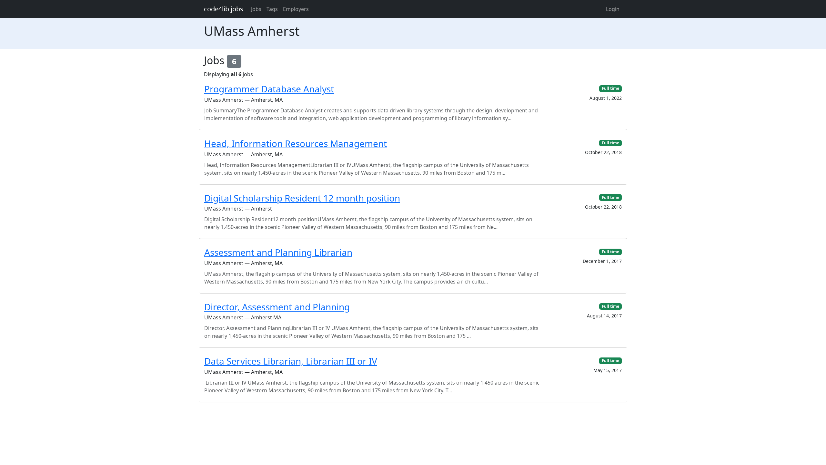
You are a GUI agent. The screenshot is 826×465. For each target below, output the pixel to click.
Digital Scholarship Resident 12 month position (302, 198)
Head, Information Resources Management (295, 143)
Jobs (256, 9)
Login (613, 9)
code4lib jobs (223, 9)
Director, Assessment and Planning (277, 307)
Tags (272, 9)
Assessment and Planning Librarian (278, 252)
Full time (610, 88)
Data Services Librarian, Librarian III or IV (290, 361)
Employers (296, 9)
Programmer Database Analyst (269, 89)
